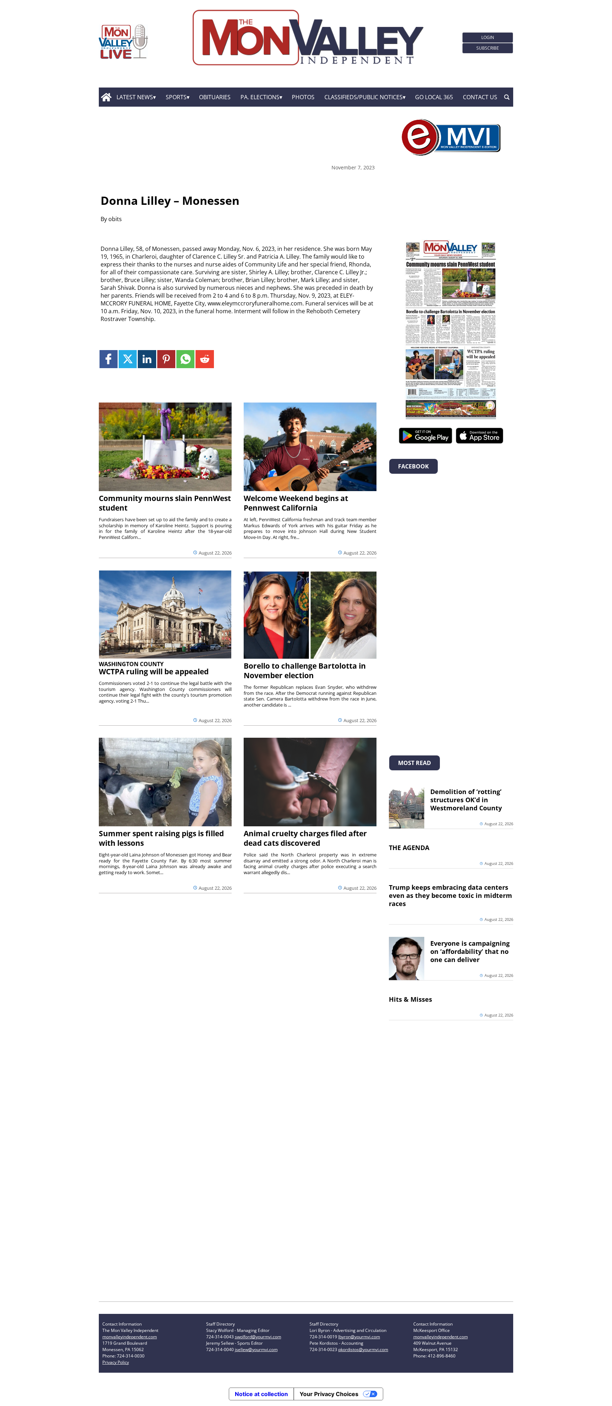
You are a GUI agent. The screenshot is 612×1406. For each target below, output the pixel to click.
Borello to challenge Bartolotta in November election (305, 670)
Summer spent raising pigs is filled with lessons (161, 838)
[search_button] (506, 97)
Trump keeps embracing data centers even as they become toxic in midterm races (450, 895)
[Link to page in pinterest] (166, 359)
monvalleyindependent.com (129, 1337)
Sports (176, 97)
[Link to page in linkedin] (147, 359)
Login (487, 37)
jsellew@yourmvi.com (256, 1349)
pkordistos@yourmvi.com (363, 1349)
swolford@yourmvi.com (258, 1337)
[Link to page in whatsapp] (185, 359)
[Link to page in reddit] (205, 359)
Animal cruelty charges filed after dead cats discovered (305, 838)
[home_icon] (106, 97)
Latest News (135, 97)
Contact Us (480, 97)
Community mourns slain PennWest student (165, 503)
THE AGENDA (409, 847)
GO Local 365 (434, 97)
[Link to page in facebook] (109, 359)
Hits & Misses (410, 999)
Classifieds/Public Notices (363, 97)
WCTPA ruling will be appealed (154, 671)
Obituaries (215, 97)
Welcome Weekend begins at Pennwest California (296, 503)
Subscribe (487, 48)
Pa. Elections (259, 97)
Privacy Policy (115, 1362)
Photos (303, 97)
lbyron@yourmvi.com (359, 1337)
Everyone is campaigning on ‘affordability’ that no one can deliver (470, 951)
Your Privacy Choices (329, 1393)
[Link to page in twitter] (128, 359)
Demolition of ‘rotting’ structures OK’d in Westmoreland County (466, 799)
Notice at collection (261, 1393)
